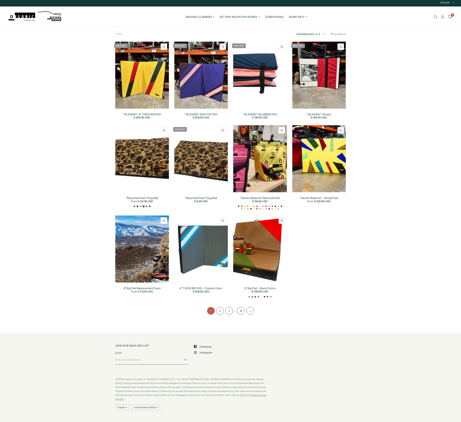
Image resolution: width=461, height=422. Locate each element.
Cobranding (274, 17)
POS (242, 395)
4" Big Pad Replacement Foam (142, 288)
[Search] (435, 16)
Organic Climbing (198, 17)
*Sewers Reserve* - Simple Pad (319, 198)
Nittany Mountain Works (238, 17)
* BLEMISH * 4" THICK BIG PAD (142, 114)
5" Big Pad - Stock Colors (260, 288)
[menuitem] (200, 17)
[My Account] (442, 16)
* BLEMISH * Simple (319, 114)
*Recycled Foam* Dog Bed (142, 198)
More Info (296, 17)
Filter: (119, 34)
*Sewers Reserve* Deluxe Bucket (260, 198)
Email (118, 352)
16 (241, 310)
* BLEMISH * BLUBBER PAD (260, 114)
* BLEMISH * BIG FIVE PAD (201, 114)
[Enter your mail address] (185, 360)
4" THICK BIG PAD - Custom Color (201, 288)
